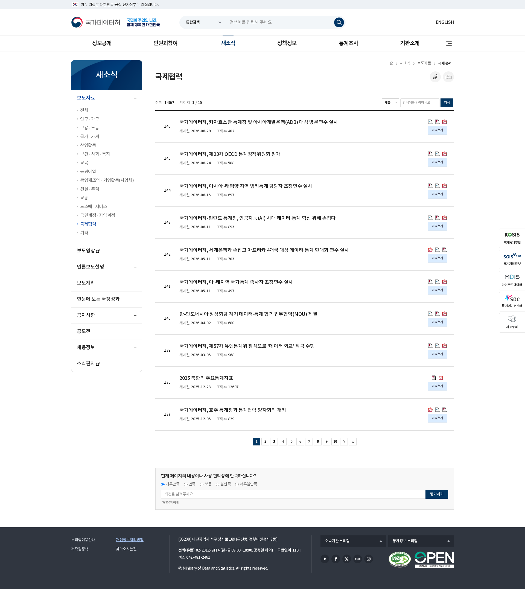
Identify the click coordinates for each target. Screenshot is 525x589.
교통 (84, 198)
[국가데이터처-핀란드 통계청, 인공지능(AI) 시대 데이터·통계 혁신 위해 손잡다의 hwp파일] (437, 217)
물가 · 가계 (89, 136)
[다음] (344, 441)
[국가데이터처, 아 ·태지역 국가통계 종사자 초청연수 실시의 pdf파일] (444, 281)
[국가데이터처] (95, 22)
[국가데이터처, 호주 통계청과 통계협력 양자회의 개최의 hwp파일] (444, 409)
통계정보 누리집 (403, 541)
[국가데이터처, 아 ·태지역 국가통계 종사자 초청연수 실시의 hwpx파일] (437, 281)
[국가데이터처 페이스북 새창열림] (335, 559)
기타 (84, 233)
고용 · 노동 (89, 128)
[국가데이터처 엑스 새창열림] (346, 559)
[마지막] (353, 441)
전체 (84, 110)
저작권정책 (79, 549)
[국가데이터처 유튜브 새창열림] (324, 559)
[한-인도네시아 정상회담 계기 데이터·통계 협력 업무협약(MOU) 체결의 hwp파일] (437, 313)
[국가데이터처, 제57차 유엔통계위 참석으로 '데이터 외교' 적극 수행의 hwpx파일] (437, 345)
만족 (192, 484)
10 (335, 441)
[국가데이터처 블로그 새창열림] (357, 559)
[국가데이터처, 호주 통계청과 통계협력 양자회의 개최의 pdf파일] (430, 409)
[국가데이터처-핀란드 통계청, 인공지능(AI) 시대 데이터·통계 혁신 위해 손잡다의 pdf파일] (444, 217)
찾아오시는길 (126, 549)
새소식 (228, 43)
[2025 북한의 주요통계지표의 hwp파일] (434, 377)
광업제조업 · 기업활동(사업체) (107, 180)
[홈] (391, 63)
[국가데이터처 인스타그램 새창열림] (368, 559)
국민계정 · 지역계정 (97, 215)
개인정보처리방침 (130, 540)
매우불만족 (248, 484)
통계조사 (348, 43)
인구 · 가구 (89, 119)
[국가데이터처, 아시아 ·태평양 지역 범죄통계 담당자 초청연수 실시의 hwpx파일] (437, 185)
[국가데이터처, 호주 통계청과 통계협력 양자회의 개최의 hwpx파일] (437, 409)
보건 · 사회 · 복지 (95, 154)
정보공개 (101, 43)
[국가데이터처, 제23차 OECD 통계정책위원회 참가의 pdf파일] (444, 153)
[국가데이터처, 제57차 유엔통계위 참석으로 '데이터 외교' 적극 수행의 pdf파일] (444, 345)
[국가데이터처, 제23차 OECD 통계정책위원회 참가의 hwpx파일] (437, 153)
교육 (84, 163)
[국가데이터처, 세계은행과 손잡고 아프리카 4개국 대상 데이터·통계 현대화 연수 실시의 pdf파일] (430, 249)
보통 (208, 484)
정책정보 (286, 43)
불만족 (225, 484)
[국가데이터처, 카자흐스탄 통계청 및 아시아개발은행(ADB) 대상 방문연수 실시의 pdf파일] (444, 121)
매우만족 (173, 484)
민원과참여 (165, 43)
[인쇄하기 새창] (448, 76)
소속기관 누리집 (335, 541)
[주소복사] (435, 76)
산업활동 (88, 145)
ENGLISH (445, 22)
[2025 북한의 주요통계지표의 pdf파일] (441, 377)
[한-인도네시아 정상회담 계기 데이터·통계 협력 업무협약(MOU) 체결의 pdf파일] (444, 313)
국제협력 (88, 224)
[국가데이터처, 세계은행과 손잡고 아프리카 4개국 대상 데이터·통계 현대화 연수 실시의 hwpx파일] (437, 249)
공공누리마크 (434, 559)
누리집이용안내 (83, 540)
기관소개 (409, 43)
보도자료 (424, 63)
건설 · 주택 (89, 189)
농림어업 (88, 171)
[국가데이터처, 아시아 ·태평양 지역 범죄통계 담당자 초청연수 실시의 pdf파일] (444, 185)
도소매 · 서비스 (93, 206)
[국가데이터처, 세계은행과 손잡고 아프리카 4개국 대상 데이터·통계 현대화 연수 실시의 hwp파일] (444, 249)
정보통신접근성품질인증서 (399, 559)
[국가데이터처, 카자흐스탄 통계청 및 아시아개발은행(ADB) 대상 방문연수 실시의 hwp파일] (437, 121)
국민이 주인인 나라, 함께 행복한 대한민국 (143, 22)
